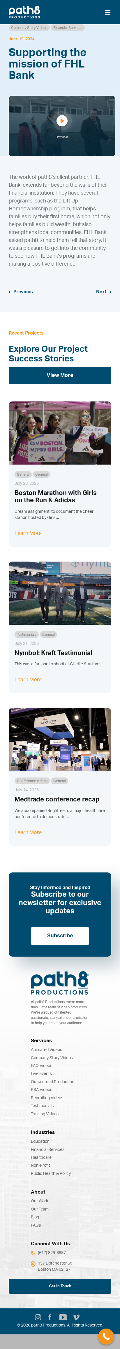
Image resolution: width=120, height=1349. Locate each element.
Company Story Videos (29, 28)
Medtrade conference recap (57, 799)
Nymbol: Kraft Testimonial (53, 653)
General (23, 474)
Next (101, 292)
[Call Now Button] (106, 1337)
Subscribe (60, 935)
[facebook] (50, 1318)
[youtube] (63, 1317)
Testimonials (26, 634)
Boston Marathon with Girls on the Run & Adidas (56, 496)
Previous (23, 292)
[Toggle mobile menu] (108, 12)
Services (41, 1040)
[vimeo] (76, 1318)
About (38, 1191)
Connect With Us (50, 1243)
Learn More (28, 533)
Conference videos (32, 781)
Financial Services (67, 28)
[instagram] (38, 1318)
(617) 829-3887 (52, 1253)
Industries (43, 1132)
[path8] (60, 974)
